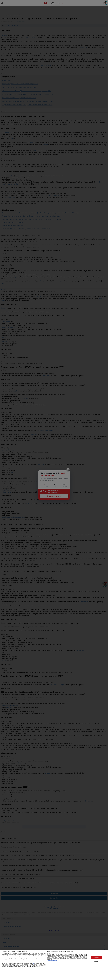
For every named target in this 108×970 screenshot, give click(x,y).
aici (33, 963)
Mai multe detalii (25, 956)
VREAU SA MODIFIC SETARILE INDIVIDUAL (96, 961)
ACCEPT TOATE (96, 957)
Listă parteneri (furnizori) (52, 960)
